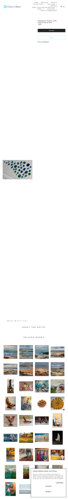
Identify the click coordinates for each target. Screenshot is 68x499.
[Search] (61, 6)
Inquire (51, 37)
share (11, 321)
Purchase (51, 30)
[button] (39, 4)
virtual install (21, 321)
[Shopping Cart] (63, 6)
